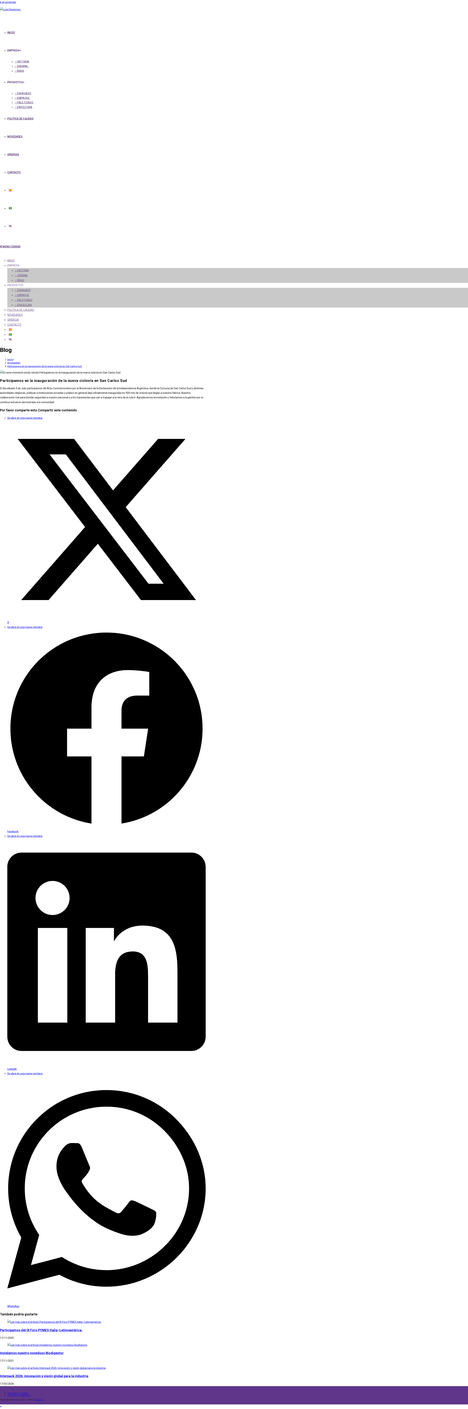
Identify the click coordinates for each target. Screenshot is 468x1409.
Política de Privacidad (17, 1393)
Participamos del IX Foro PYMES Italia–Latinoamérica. (41, 1330)
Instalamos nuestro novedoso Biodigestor (32, 1353)
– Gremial (21, 275)
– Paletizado (23, 300)
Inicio (10, 260)
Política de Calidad (20, 310)
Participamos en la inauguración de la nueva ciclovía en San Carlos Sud (44, 366)
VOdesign (39, 1399)
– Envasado (23, 290)
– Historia (22, 270)
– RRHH (19, 280)
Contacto (14, 324)
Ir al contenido (8, 2)
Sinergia (13, 319)
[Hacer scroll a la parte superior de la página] (1, 1406)
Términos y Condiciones (19, 1395)
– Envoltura (23, 305)
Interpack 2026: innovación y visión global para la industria (44, 1376)
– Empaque (22, 295)
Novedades (15, 314)
